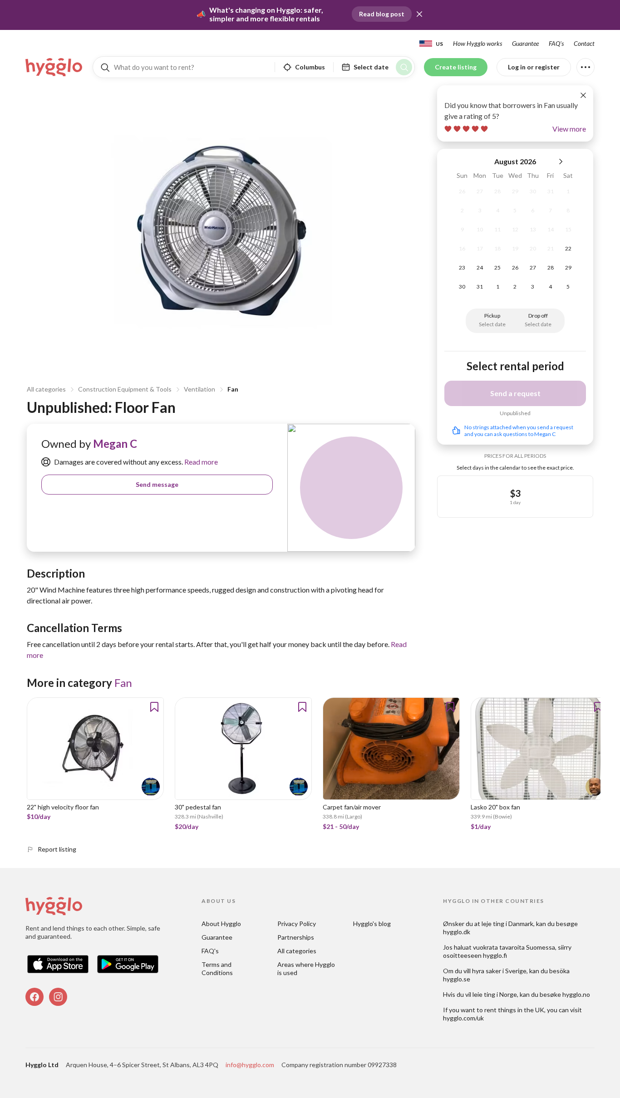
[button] (419, 14)
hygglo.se (456, 979)
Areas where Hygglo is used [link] (306, 968)
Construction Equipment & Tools (125, 389)
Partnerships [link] (295, 937)
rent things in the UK (514, 1010)
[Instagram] (58, 997)
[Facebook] (34, 997)
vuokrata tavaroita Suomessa (514, 947)
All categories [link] (296, 951)
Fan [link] (123, 682)
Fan (232, 389)
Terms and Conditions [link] (217, 968)
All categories (46, 389)
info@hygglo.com (250, 1065)
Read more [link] (200, 461)
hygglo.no (576, 994)
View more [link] (569, 128)
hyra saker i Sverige (499, 971)
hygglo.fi (495, 955)
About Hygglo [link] (221, 923)
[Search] (404, 67)
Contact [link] (584, 43)
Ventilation (199, 389)
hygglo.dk (456, 932)
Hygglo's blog (372, 923)
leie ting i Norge (494, 994)
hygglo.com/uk (463, 1018)
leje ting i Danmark (507, 923)
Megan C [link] (115, 443)
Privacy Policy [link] (296, 923)
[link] (54, 67)
